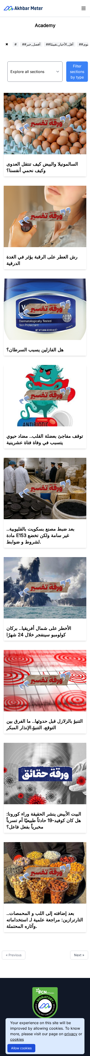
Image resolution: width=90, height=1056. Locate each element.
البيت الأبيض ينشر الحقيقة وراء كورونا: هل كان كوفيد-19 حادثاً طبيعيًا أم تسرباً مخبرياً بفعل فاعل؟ (43, 820)
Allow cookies (21, 1048)
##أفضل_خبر (31, 44)
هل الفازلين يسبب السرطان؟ (35, 349)
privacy (70, 1034)
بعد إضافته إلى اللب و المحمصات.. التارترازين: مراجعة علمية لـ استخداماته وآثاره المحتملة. (44, 919)
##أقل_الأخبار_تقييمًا (59, 44)
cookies (17, 1039)
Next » (79, 955)
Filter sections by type (77, 71)
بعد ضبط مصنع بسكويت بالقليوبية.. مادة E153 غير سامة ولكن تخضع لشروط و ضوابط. (40, 535)
